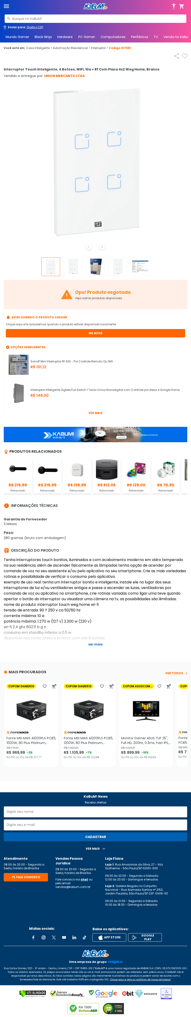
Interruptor (99, 48)
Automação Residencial (71, 48)
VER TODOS (174, 673)
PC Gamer (86, 37)
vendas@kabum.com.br (72, 887)
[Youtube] (64, 937)
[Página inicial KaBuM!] (95, 6)
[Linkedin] (74, 937)
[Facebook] (33, 937)
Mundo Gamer (17, 37)
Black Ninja (43, 37)
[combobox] (95, 18)
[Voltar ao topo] (95, 953)
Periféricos (139, 37)
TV (156, 37)
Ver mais (95, 413)
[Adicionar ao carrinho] (54, 686)
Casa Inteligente (39, 48)
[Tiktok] (84, 937)
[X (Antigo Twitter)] (54, 937)
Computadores (113, 37)
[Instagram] (43, 937)
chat (84, 879)
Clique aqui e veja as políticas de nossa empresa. (140, 979)
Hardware (65, 37)
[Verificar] (32, 993)
